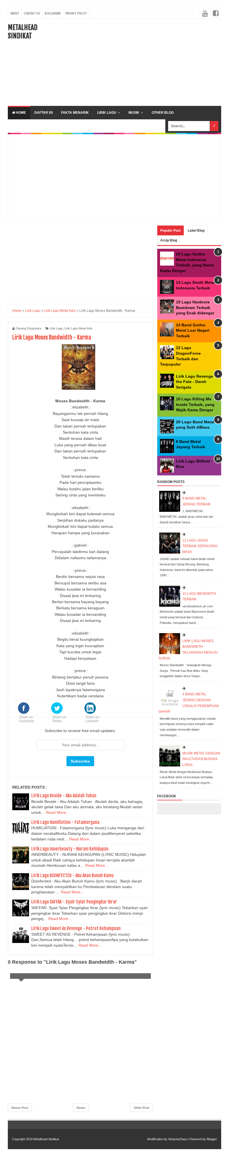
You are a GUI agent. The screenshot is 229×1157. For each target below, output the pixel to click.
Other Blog (163, 113)
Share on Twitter (59, 719)
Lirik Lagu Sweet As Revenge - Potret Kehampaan (76, 928)
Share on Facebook (26, 719)
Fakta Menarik (75, 113)
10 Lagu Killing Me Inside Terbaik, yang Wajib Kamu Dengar (195, 404)
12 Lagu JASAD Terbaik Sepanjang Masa (200, 546)
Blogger (212, 1139)
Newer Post (19, 1107)
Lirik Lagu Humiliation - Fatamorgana (65, 822)
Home (20, 113)
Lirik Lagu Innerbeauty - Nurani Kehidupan (69, 849)
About (14, 13)
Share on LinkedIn (92, 719)
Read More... (57, 812)
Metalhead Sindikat (22, 31)
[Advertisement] (143, 62)
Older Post (141, 1107)
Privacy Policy (76, 13)
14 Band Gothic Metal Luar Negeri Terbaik (192, 330)
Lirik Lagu (106, 113)
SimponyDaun (177, 1139)
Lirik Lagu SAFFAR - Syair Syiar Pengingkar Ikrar (74, 902)
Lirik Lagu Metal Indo (78, 328)
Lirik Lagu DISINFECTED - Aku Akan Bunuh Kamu (72, 875)
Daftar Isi (43, 113)
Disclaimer (53, 13)
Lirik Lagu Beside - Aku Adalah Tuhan (63, 795)
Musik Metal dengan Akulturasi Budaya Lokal (201, 759)
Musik (133, 113)
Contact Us (32, 13)
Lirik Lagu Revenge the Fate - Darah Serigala (194, 381)
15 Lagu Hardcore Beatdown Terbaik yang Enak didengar (195, 307)
